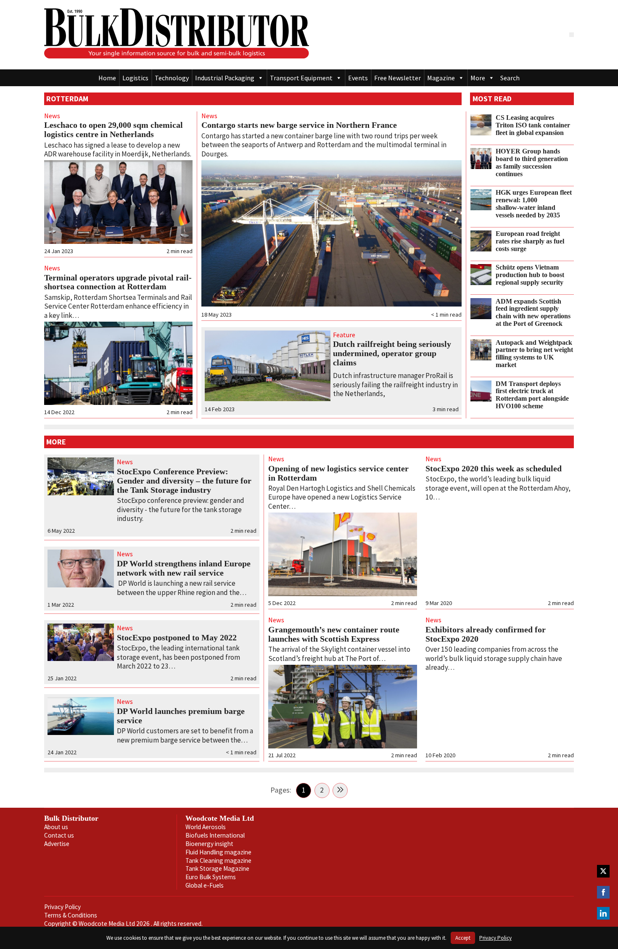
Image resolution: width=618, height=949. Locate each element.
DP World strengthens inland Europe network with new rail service (184, 568)
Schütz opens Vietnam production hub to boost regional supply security (530, 275)
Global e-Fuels (204, 885)
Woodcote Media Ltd (219, 818)
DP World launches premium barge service (181, 715)
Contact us (59, 835)
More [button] (477, 78)
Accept (462, 937)
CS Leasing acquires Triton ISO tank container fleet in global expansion (533, 125)
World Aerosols (205, 827)
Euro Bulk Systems (210, 877)
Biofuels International (215, 835)
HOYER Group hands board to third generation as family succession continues (532, 162)
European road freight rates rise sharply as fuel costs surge (530, 241)
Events (358, 78)
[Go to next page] (340, 790)
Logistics (135, 78)
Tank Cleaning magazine (218, 860)
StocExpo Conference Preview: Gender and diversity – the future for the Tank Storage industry (184, 480)
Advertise (56, 844)
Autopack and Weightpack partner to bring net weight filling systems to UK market (534, 354)
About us (56, 827)
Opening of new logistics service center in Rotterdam (338, 473)
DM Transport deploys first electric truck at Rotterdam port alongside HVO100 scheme (532, 395)
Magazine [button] (441, 78)
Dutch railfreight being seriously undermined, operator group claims (392, 353)
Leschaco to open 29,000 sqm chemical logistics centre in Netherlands (113, 129)
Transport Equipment (301, 78)
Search (510, 78)
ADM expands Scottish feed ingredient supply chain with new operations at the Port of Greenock (533, 313)
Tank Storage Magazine (217, 868)
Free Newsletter (397, 78)
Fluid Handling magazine (218, 852)
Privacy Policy (62, 907)
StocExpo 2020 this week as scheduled (493, 468)
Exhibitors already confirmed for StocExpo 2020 (485, 634)
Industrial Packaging (224, 78)
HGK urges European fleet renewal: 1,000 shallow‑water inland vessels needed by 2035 (534, 204)
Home (107, 78)
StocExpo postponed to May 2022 (177, 637)
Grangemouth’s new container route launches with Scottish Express (333, 634)
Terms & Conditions (70, 915)
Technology (172, 78)
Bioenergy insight (209, 844)
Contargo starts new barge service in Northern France (299, 125)
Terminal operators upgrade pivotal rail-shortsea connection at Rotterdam (118, 282)
